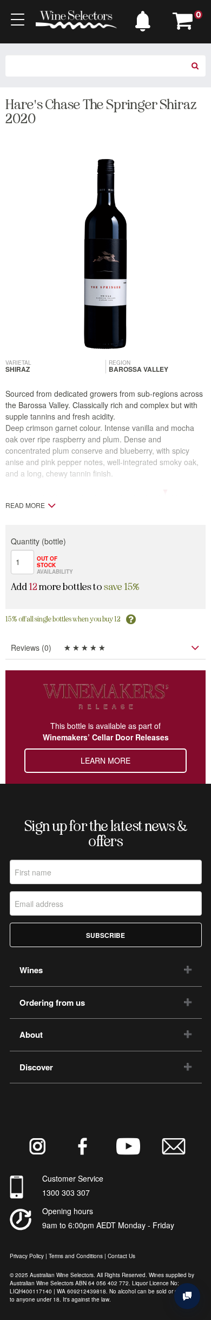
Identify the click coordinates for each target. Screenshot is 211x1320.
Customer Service (72, 1178)
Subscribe (105, 935)
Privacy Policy (27, 1256)
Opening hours (67, 1210)
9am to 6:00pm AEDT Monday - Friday (108, 1225)
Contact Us (121, 1256)
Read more (25, 505)
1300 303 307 (66, 1192)
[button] (145, 18)
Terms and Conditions (76, 1256)
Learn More (105, 760)
